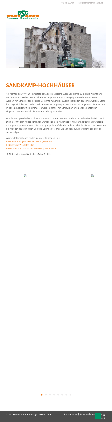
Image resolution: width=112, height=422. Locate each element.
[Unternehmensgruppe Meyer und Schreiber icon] (57, 3)
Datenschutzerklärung (92, 414)
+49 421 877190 (67, 2)
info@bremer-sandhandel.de (90, 2)
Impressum (70, 414)
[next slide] (106, 283)
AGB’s (101, 418)
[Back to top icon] (98, 416)
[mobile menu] (101, 14)
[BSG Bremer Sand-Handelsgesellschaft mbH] (23, 14)
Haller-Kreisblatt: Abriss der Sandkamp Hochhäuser (31, 148)
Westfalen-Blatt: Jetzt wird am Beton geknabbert (29, 141)
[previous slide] (5, 283)
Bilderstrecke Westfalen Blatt (20, 145)
